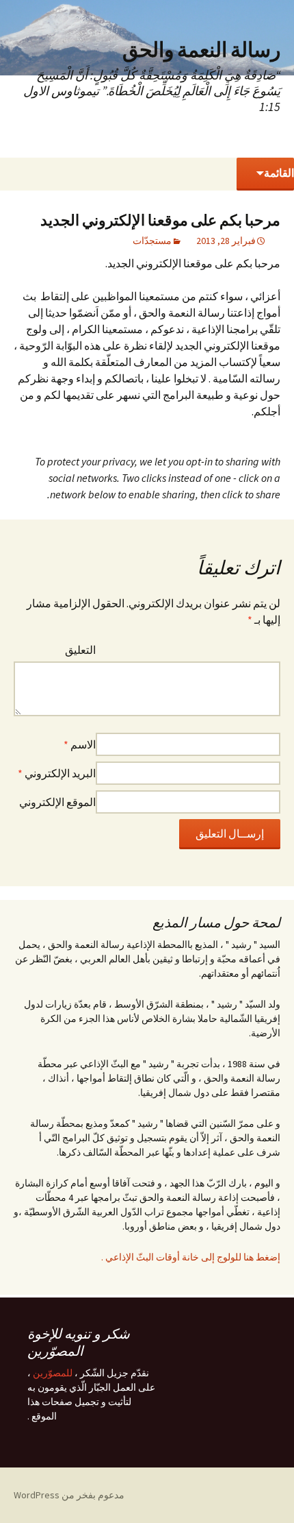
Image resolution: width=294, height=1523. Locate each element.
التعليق (80, 650)
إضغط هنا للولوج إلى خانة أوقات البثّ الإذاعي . (190, 1257)
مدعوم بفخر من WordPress (69, 1495)
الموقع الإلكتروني (57, 802)
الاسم (80, 744)
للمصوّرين (53, 1373)
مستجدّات (152, 240)
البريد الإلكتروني (57, 773)
